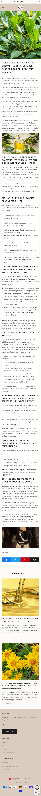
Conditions (5, 769)
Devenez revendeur (8, 753)
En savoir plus (6, 637)
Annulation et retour (8, 773)
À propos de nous (8, 746)
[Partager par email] (34, 560)
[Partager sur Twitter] (15, 560)
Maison (4, 742)
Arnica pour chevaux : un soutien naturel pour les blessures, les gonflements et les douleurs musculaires (20, 685)
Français (27, 779)
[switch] (37, 793)
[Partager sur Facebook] (6, 560)
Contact (4, 749)
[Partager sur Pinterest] (25, 560)
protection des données (10, 766)
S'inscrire (9, 731)
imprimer (5, 762)
